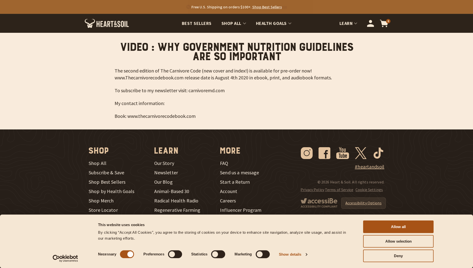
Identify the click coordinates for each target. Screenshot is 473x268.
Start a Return (235, 182)
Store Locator (103, 210)
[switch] (175, 254)
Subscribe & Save (106, 172)
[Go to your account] (370, 23)
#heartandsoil (369, 166)
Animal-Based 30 (171, 191)
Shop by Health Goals (112, 191)
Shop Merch (101, 200)
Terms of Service (339, 189)
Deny (398, 256)
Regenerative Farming (177, 210)
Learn (346, 23)
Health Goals (271, 23)
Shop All (231, 23)
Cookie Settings (369, 189)
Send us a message (239, 172)
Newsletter (166, 172)
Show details (290, 254)
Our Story (164, 163)
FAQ (224, 163)
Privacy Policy (312, 189)
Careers (228, 200)
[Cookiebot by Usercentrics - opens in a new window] (65, 258)
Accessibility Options (363, 202)
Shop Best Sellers (107, 182)
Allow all (398, 227)
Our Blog (163, 182)
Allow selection (398, 241)
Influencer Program (240, 210)
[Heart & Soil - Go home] (107, 23)
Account (228, 191)
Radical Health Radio (176, 200)
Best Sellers (197, 23)
